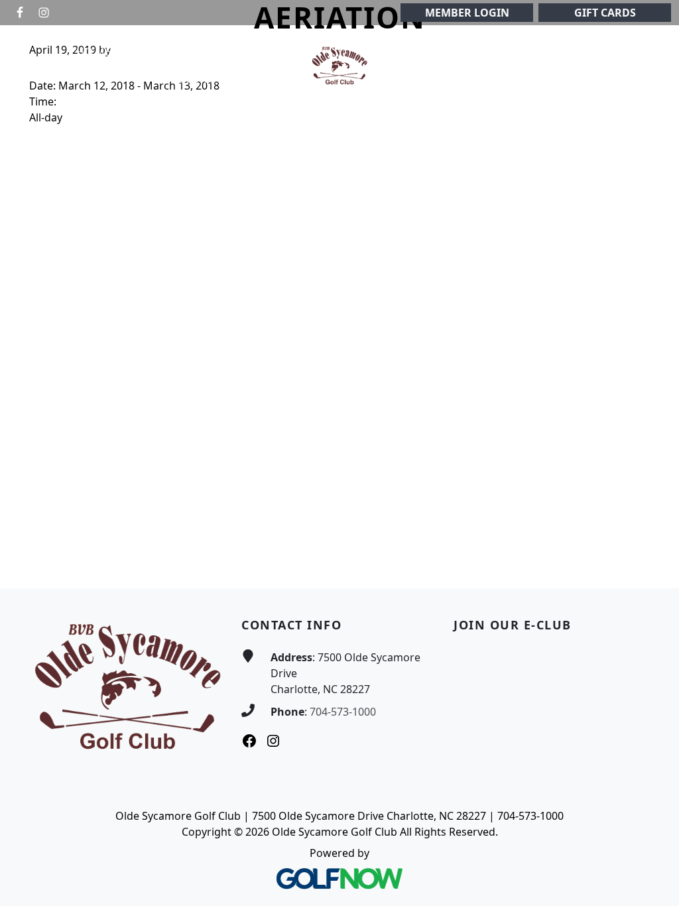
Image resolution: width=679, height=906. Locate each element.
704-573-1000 (343, 711)
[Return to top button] (653, 563)
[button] (149, 52)
